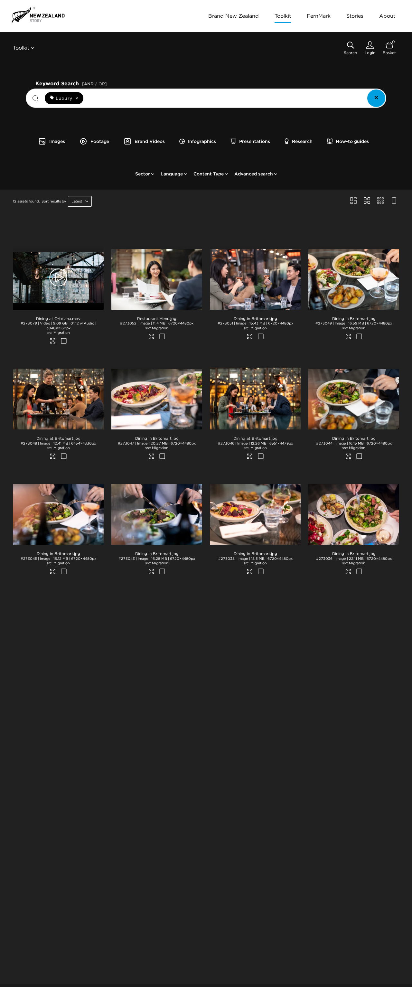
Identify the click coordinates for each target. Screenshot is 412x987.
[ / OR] (94, 83)
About (387, 16)
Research (302, 141)
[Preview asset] (58, 277)
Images (57, 141)
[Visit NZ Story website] (38, 15)
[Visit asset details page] (53, 342)
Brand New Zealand (233, 16)
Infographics (202, 141)
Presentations (254, 141)
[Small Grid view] (380, 201)
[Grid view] (367, 201)
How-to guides (352, 141)
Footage (99, 141)
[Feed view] (394, 201)
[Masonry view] (353, 201)
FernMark (319, 16)
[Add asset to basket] (63, 341)
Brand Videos (150, 141)
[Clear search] (376, 98)
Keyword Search (71, 82)
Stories (354, 16)
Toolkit (283, 16)
